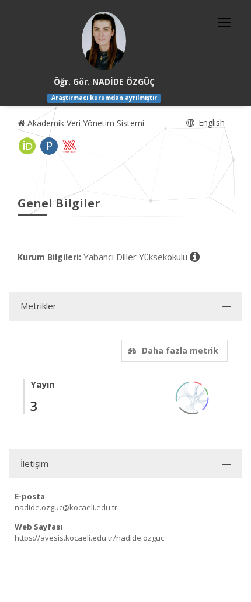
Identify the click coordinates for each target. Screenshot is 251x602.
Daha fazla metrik (180, 350)
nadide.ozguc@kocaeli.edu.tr (66, 507)
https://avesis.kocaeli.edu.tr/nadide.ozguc (89, 537)
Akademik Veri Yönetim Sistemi (84, 123)
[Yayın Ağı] (192, 396)
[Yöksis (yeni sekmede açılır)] (69, 146)
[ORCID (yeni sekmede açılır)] (27, 146)
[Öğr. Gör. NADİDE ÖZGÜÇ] (104, 41)
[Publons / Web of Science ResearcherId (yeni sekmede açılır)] (49, 146)
